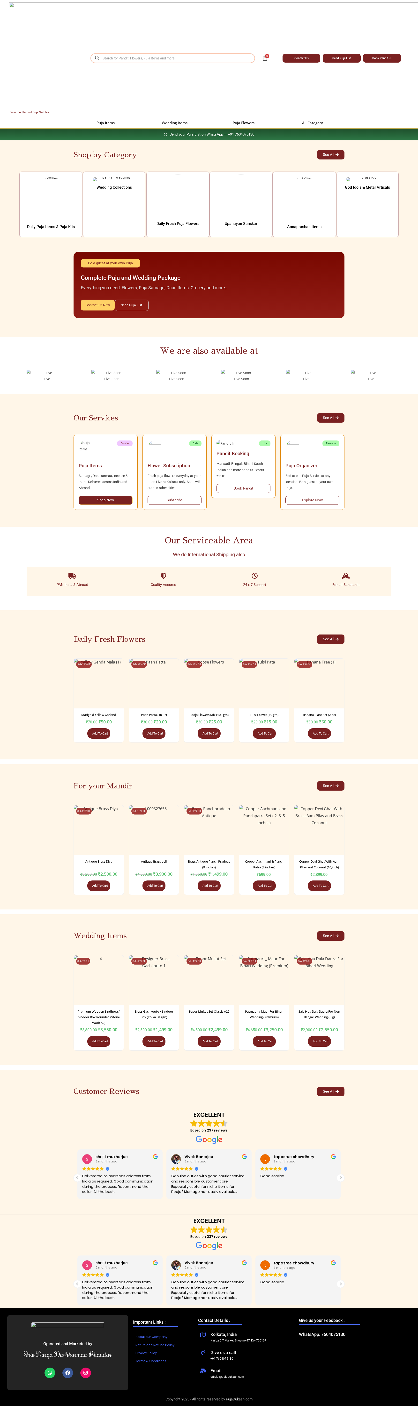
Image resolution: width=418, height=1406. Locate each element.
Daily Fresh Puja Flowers (178, 223)
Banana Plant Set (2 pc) (319, 715)
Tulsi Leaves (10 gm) (264, 715)
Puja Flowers (243, 122)
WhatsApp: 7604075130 (322, 1334)
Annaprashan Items (304, 226)
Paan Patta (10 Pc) (154, 715)
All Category (312, 122)
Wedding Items (174, 122)
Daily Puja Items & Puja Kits (51, 226)
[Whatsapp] (50, 1373)
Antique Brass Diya (98, 861)
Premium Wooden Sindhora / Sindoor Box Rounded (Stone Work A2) (99, 1017)
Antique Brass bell (154, 861)
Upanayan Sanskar (241, 223)
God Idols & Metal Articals (367, 187)
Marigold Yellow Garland (98, 715)
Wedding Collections (114, 187)
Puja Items (106, 122)
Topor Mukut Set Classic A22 (209, 1011)
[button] (340, 1178)
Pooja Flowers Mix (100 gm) (209, 715)
